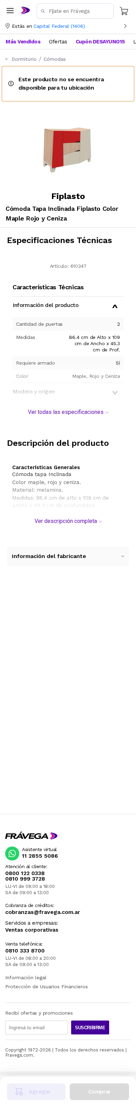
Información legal (25, 977)
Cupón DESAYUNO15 (100, 42)
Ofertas (58, 42)
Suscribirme (90, 1027)
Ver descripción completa (66, 521)
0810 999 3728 (25, 879)
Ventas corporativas (31, 930)
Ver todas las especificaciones (66, 412)
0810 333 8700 (25, 951)
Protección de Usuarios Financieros (46, 986)
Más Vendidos (23, 42)
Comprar (99, 1091)
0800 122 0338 (25, 873)
